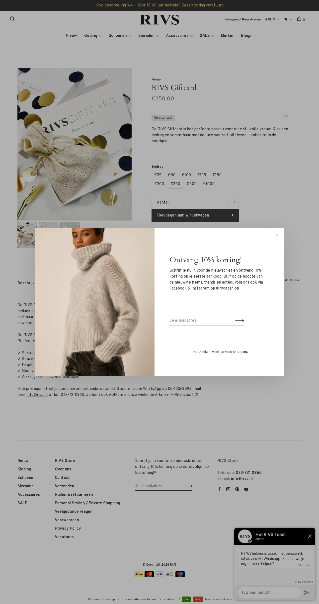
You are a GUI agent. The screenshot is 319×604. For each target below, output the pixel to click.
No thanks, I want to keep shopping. (220, 352)
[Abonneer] (238, 320)
